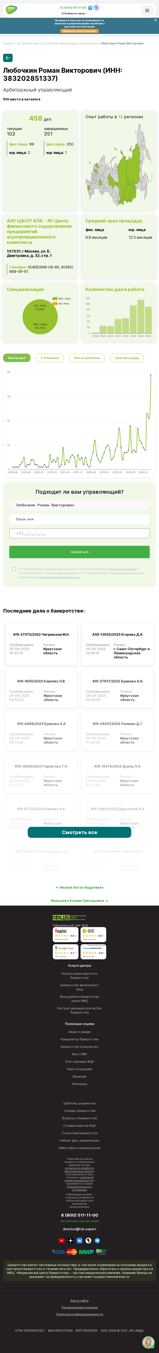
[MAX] (96, 7)
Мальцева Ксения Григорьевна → (79, 901)
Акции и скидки (79, 1032)
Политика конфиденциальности (79, 1314)
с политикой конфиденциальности (58, 577)
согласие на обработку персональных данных (79, 1170)
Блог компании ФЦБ (79, 1061)
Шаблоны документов (79, 1103)
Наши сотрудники (79, 1069)
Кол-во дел (16, 358)
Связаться (80, 552)
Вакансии (79, 1076)
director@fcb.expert (79, 1229)
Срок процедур (127, 358)
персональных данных (122, 569)
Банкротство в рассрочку (79, 1047)
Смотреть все (79, 832)
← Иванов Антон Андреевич (79, 887)
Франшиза (79, 1084)
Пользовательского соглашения (79, 1188)
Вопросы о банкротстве (79, 1118)
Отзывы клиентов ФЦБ (79, 1126)
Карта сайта (79, 1300)
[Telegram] (90, 7)
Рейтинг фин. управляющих (79, 1140)
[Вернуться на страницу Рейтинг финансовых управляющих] (8, 58)
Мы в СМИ (79, 1054)
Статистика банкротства (80, 1133)
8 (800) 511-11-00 (73, 7)
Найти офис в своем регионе (80, 1148)
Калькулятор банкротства (79, 1039)
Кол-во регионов (87, 358)
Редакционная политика (80, 1307)
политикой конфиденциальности (79, 1179)
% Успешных (50, 358)
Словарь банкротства (79, 1111)
